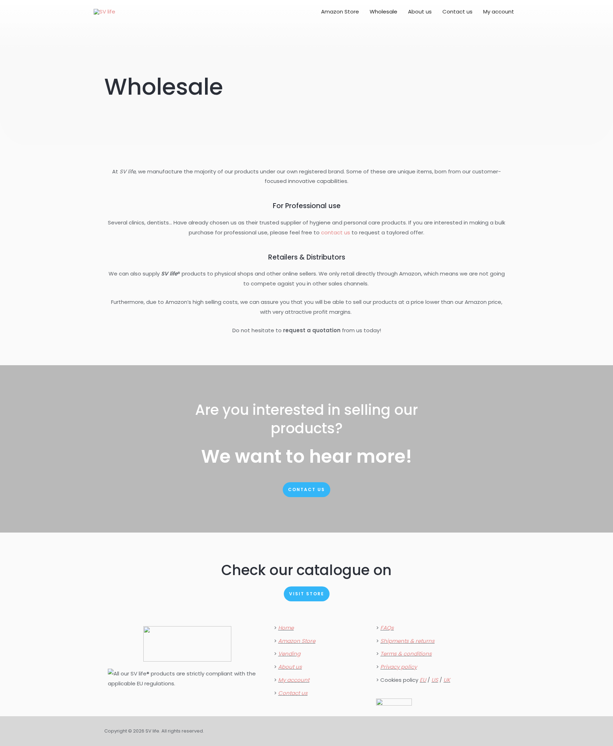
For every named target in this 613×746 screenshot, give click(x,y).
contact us (335, 232)
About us (420, 11)
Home (286, 627)
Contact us (457, 11)
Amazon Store (340, 11)
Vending (289, 653)
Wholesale (383, 11)
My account (498, 11)
